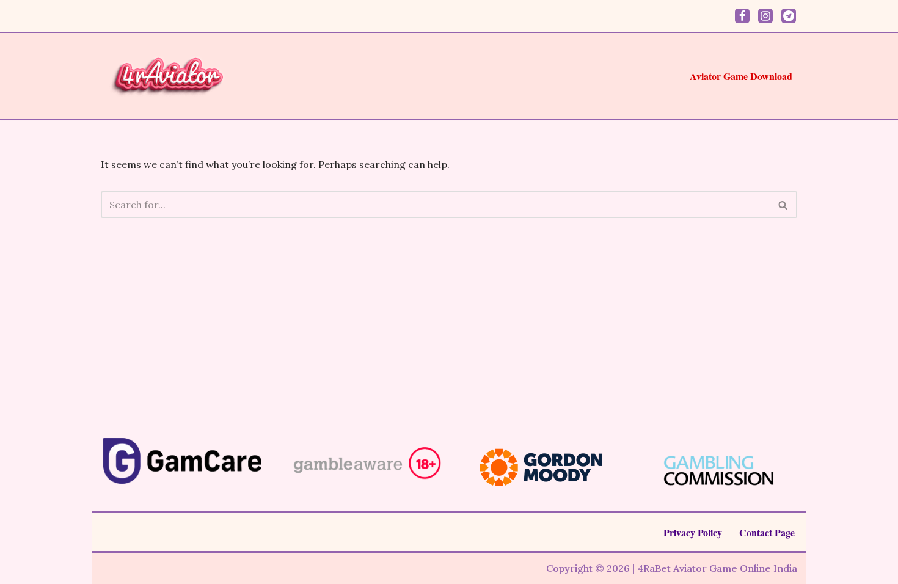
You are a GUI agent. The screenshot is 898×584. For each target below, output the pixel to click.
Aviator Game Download (741, 76)
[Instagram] (765, 16)
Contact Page (767, 532)
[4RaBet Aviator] (169, 75)
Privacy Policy (692, 532)
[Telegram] (788, 16)
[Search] (783, 204)
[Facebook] (742, 16)
